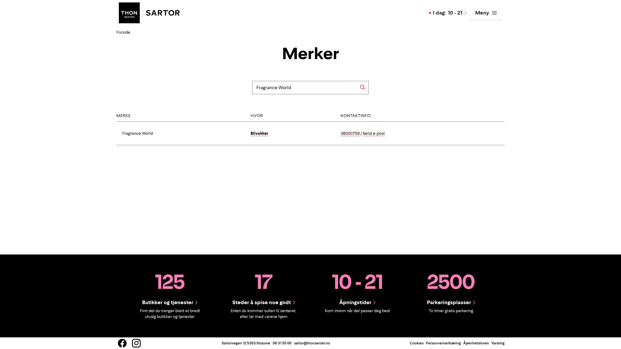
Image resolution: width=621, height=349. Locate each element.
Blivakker (260, 133)
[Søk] (363, 87)
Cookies (417, 343)
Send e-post (374, 133)
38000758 (351, 133)
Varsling (498, 343)
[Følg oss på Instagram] (136, 343)
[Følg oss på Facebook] (122, 343)
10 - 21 (447, 13)
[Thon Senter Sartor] (149, 12)
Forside (123, 32)
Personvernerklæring (443, 343)
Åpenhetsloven (476, 343)
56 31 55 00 (282, 343)
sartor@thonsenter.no (312, 343)
